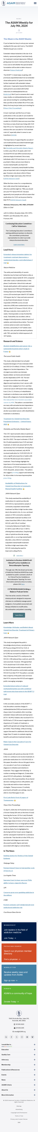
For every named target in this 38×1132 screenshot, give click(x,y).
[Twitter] (17, 1037)
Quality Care (6, 1054)
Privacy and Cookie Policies (19, 1119)
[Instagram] (22, 1037)
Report (30, 148)
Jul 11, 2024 (19, 32)
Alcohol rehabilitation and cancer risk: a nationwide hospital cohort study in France (18, 348)
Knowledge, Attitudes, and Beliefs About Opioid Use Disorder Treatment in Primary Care (19, 630)
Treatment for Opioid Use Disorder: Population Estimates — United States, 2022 (17, 421)
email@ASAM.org (20, 1031)
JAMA (13, 135)
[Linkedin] (6, 1037)
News (4, 1080)
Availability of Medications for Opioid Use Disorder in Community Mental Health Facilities (18, 486)
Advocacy (5, 1059)
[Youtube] (27, 1037)
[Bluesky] (32, 1037)
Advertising (19, 1109)
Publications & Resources (11, 1070)
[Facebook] (11, 1037)
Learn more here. (19, 244)
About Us (5, 1090)
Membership (6, 1065)
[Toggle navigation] (35, 3)
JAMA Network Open (11, 178)
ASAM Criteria (7, 1085)
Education (5, 1049)
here (22, 584)
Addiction (7, 94)
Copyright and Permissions (19, 1112)
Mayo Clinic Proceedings (12, 108)
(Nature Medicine (16, 70)
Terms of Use (19, 1116)
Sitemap (19, 1106)
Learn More (19, 615)
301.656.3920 (20, 1024)
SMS (19, 1122)
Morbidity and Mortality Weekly (17, 148)
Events (4, 1075)
